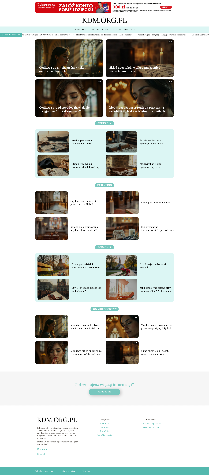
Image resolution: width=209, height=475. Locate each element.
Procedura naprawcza (150, 423)
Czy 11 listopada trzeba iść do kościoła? (86, 289)
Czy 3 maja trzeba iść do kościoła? (153, 266)
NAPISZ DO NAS (104, 392)
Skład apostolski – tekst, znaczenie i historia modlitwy (134, 69)
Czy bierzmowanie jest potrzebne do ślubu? (83, 202)
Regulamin (87, 471)
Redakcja (42, 448)
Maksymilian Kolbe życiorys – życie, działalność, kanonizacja (153, 165)
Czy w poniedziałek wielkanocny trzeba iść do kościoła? (86, 266)
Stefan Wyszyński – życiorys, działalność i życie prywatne (87, 165)
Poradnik (104, 247)
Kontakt (41, 454)
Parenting (104, 185)
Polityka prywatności (44, 471)
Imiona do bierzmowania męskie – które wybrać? (84, 228)
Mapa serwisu (68, 471)
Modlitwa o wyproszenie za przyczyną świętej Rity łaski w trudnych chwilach (137, 109)
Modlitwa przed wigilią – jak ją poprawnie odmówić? (131, 35)
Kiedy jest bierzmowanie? (155, 202)
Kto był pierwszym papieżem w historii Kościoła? (83, 142)
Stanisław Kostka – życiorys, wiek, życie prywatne (151, 142)
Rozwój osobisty (104, 309)
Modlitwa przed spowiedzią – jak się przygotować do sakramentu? (64, 109)
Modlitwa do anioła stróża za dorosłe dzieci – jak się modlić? (73, 35)
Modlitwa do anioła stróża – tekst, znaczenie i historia (62, 69)
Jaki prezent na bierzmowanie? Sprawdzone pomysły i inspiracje (157, 228)
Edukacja (104, 123)
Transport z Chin (151, 427)
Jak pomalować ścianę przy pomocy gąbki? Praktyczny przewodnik (155, 289)
